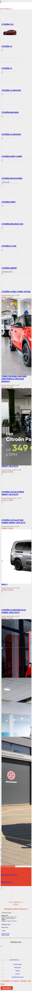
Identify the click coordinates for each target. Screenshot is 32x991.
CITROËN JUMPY (8, 202)
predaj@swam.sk (5, 933)
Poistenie (17, 970)
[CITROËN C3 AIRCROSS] (9, 80)
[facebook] (5, 954)
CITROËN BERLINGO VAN (12, 224)
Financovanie (17, 967)
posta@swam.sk (5, 935)
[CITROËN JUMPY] (9, 192)
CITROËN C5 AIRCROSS (11, 134)
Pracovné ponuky (17, 964)
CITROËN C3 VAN (8, 246)
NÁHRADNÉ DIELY (6, 882)
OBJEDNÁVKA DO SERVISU (9, 875)
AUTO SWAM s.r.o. (14, 959)
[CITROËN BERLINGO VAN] (9, 214)
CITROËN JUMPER (9, 268)
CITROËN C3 (6, 68)
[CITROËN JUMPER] (9, 258)
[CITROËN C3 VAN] (9, 236)
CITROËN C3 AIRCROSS (11, 90)
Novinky (17, 973)
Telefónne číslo (5, 924)
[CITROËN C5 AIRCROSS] (9, 124)
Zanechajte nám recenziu (17, 977)
